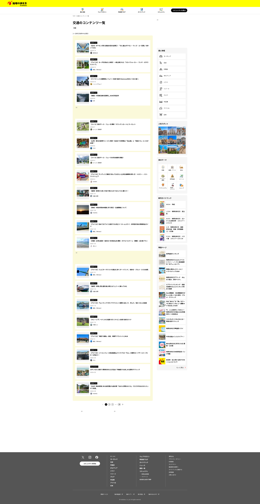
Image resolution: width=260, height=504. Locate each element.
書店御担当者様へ (174, 467)
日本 (165, 115)
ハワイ (166, 82)
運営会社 (171, 456)
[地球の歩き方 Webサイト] (17, 3)
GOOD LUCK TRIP (145, 479)
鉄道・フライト (172, 188)
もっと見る (180, 367)
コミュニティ (161, 12)
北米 (165, 63)
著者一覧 (142, 468)
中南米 (166, 69)
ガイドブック (141, 12)
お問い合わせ (172, 475)
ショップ (181, 188)
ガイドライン (172, 464)
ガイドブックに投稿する (175, 469)
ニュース (142, 465)
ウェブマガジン (102, 12)
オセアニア (167, 76)
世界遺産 (172, 179)
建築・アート (172, 170)
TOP (74, 16)
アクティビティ (163, 188)
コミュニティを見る (179, 10)
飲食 (163, 170)
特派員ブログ (122, 12)
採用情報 (171, 472)
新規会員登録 (145, 474)
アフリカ (166, 108)
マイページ (145, 476)
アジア (166, 95)
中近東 (166, 102)
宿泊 (181, 170)
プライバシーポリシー (175, 459)
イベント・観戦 (163, 179)
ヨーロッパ (167, 56)
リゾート (166, 89)
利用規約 (171, 461)
